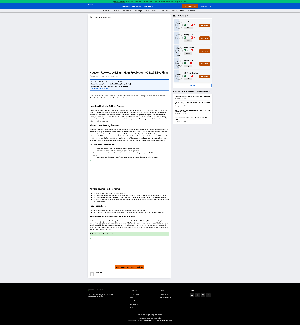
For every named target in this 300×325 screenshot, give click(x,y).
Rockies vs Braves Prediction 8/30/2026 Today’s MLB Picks (192, 96)
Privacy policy (164, 294)
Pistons (133, 132)
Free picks (133, 297)
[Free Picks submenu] (129, 6)
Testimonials (134, 304)
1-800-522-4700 (151, 320)
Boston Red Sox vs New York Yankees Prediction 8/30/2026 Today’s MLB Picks (192, 103)
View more (192, 85)
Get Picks (204, 25)
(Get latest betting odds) (99, 88)
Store (132, 307)
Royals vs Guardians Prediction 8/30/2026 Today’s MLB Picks (191, 118)
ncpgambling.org (166, 320)
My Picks (204, 6)
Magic (92, 112)
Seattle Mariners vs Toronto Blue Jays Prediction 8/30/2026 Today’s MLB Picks (192, 110)
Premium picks (134, 294)
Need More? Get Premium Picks (129, 267)
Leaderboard (134, 301)
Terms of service (165, 297)
